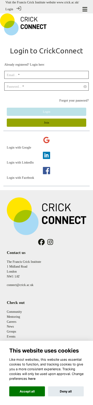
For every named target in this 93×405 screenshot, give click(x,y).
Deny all (66, 391)
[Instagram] (50, 243)
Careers (11, 321)
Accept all (27, 391)
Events (11, 336)
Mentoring (13, 316)
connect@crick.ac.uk (20, 285)
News (10, 326)
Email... (12, 75)
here (32, 378)
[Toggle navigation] (85, 9)
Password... (14, 86)
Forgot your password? (74, 100)
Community (14, 311)
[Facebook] (41, 243)
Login (9, 9)
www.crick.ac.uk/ (68, 2)
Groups (11, 331)
